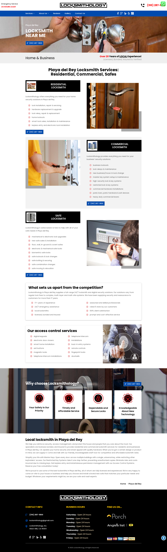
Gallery (68, 13)
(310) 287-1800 (156, 5)
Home (123, 483)
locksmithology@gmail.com (41, 520)
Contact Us (80, 13)
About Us (43, 13)
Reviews (56, 13)
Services (29, 13)
